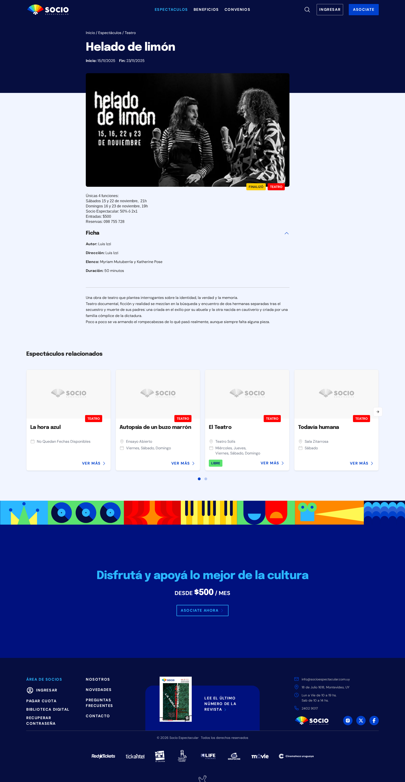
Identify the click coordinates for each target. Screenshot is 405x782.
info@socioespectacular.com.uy (326, 679)
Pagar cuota (41, 700)
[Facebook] (374, 720)
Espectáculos (109, 32)
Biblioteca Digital (48, 709)
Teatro (130, 32)
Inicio (90, 32)
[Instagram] (347, 720)
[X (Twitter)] (361, 720)
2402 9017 (310, 708)
